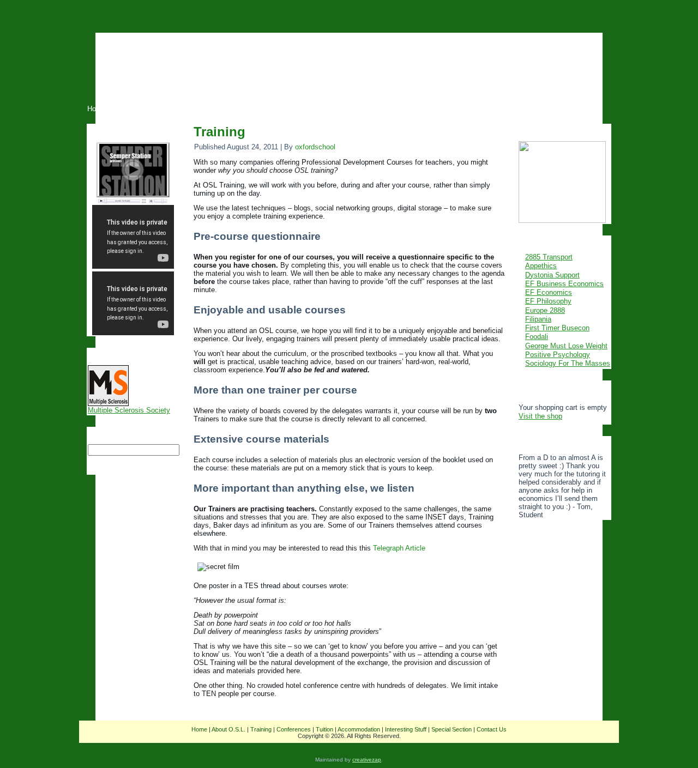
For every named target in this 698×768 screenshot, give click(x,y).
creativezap (366, 760)
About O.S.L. (228, 729)
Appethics (541, 266)
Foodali (536, 336)
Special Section (451, 729)
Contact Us (492, 729)
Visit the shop (540, 416)
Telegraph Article (399, 548)
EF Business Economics (564, 284)
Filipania (538, 319)
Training (219, 131)
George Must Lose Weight (566, 346)
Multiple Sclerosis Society (129, 410)
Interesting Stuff (405, 729)
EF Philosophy (548, 301)
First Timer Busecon (557, 328)
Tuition (324, 729)
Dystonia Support (552, 275)
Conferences (293, 729)
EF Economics (548, 292)
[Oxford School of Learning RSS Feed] (88, 737)
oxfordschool (315, 147)
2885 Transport (549, 257)
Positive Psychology (557, 354)
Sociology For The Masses (567, 363)
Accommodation (359, 729)
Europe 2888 (545, 310)
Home (199, 729)
